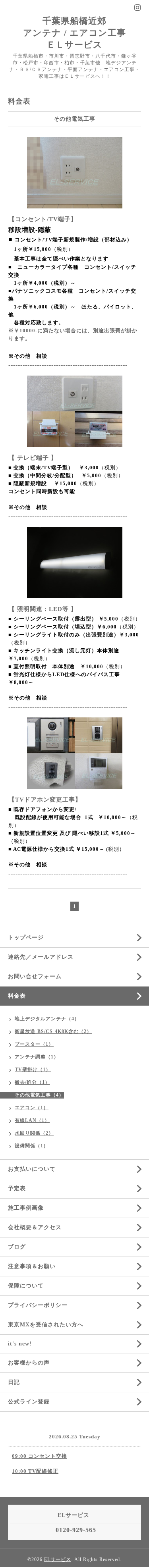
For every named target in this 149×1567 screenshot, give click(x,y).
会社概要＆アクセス (35, 1227)
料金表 (17, 996)
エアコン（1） (31, 1107)
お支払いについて (32, 1169)
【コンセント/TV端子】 (43, 219)
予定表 (17, 1188)
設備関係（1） (31, 1146)
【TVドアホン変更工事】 (45, 799)
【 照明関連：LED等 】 (43, 609)
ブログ (17, 1247)
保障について (26, 1286)
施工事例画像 (26, 1208)
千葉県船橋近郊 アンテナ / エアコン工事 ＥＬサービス (74, 33)
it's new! (20, 1344)
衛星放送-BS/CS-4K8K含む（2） (53, 1031)
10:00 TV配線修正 (35, 1471)
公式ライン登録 (29, 1402)
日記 (14, 1382)
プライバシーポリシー (38, 1305)
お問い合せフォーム (35, 976)
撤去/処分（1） (32, 1082)
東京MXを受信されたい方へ (45, 1325)
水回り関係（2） (34, 1133)
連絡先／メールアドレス (41, 957)
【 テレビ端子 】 (33, 458)
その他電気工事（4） (39, 1095)
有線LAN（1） (32, 1120)
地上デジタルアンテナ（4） (47, 1019)
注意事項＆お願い (32, 1266)
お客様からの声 (29, 1363)
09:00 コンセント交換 (39, 1456)
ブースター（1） (34, 1044)
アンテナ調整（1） (37, 1057)
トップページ (26, 938)
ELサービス (57, 1559)
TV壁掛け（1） (33, 1069)
